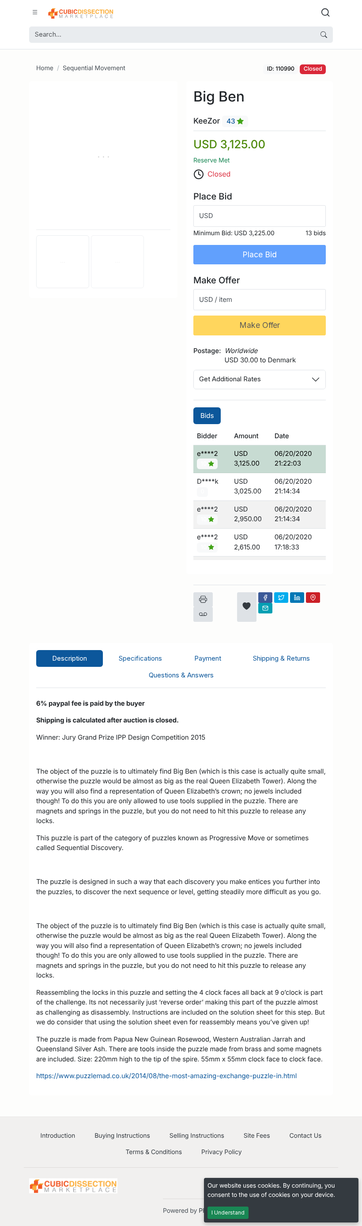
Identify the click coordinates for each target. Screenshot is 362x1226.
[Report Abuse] (203, 614)
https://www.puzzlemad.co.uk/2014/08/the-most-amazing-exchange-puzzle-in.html (166, 1076)
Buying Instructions (122, 1136)
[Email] (265, 608)
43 (231, 121)
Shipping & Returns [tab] (281, 658)
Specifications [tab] (140, 658)
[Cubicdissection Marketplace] (81, 12)
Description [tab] (69, 658)
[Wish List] (246, 607)
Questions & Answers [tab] (181, 675)
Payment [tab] (207, 658)
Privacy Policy (221, 1152)
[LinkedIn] (297, 597)
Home (44, 68)
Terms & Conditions (153, 1152)
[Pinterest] (313, 597)
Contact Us (305, 1136)
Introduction (58, 1136)
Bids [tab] (207, 415)
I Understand (228, 1212)
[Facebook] (265, 597)
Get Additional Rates (230, 379)
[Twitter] (281, 597)
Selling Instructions (197, 1136)
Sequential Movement (94, 68)
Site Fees (257, 1136)
